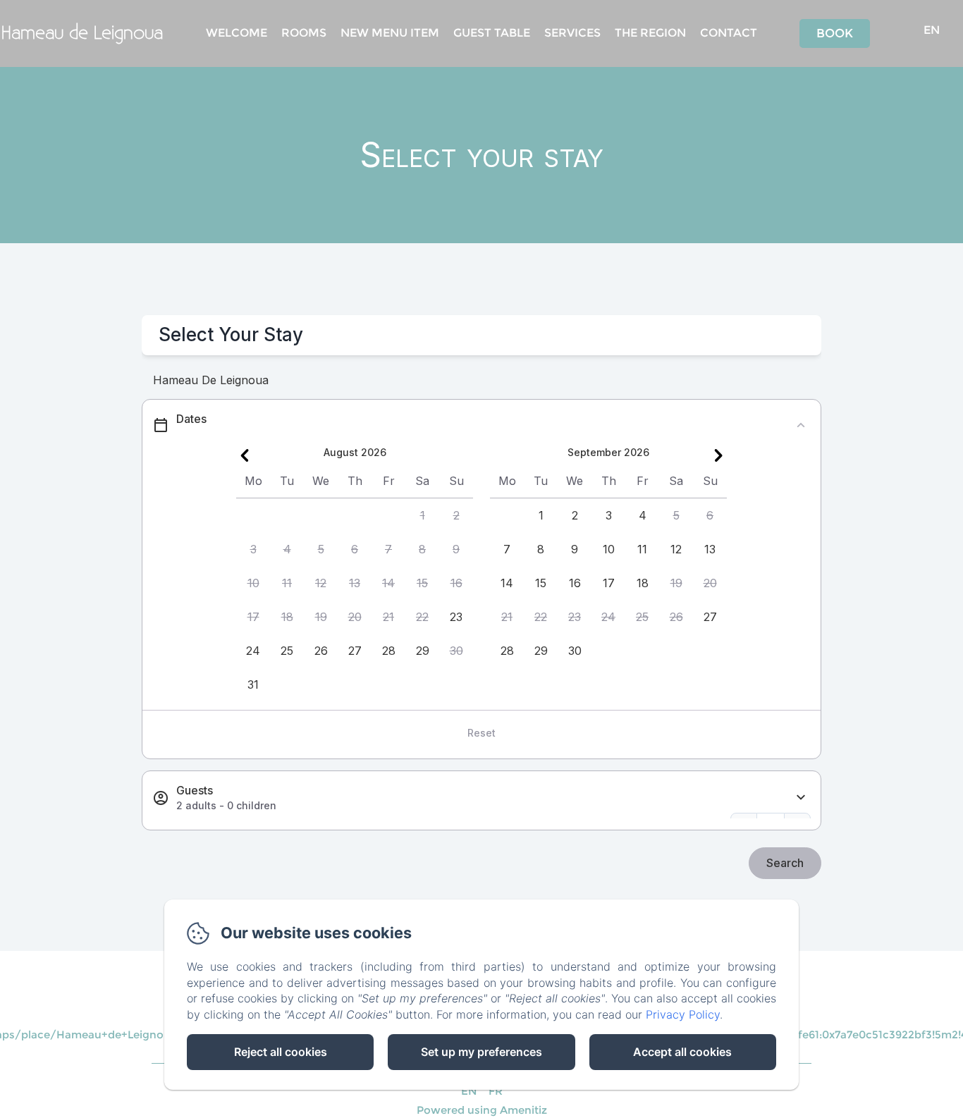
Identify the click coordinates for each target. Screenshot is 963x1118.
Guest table (491, 32)
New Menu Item (390, 32)
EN (469, 1091)
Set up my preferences (481, 1052)
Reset (481, 733)
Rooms (303, 32)
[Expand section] (800, 797)
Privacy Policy (683, 1014)
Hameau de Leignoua (82, 33)
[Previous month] (244, 455)
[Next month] (718, 455)
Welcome (236, 32)
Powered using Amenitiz (482, 1110)
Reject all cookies (280, 1052)
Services (572, 32)
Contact (728, 32)
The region (650, 32)
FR (496, 1091)
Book (834, 33)
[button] (422, 515)
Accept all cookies (682, 1052)
